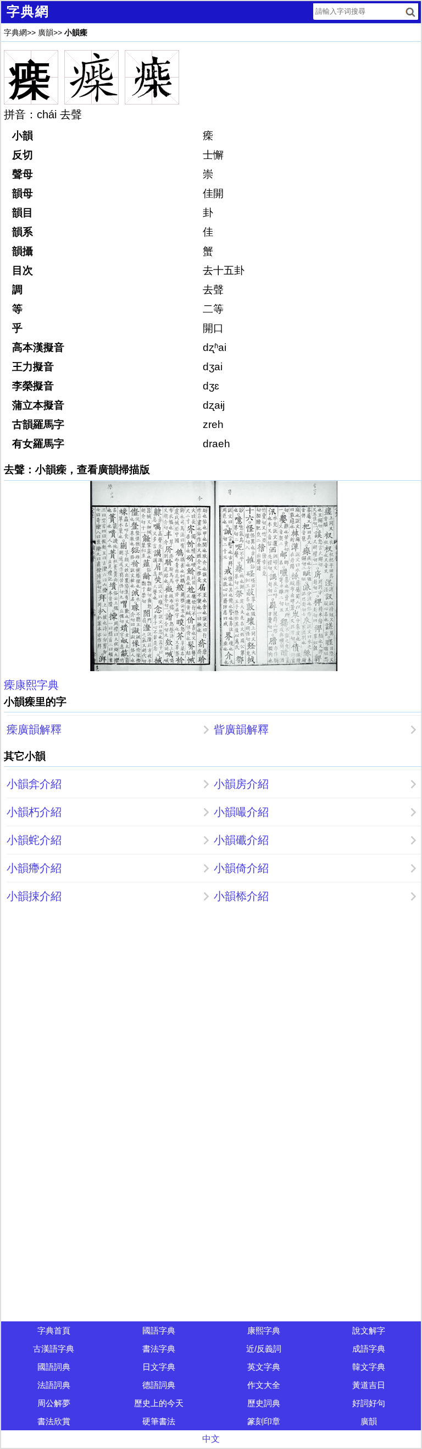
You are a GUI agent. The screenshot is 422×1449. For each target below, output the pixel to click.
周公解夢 (53, 1403)
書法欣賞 (53, 1421)
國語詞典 (53, 1366)
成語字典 (368, 1348)
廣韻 (45, 32)
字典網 (15, 32)
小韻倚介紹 (241, 868)
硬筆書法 (158, 1421)
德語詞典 (158, 1385)
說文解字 (368, 1330)
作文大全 (263, 1385)
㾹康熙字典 (31, 685)
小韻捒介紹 (34, 896)
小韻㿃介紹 (34, 868)
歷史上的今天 (159, 1403)
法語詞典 (53, 1385)
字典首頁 (53, 1330)
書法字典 (158, 1348)
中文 (211, 1438)
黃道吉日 (368, 1385)
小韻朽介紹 (34, 812)
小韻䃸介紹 (241, 840)
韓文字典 (368, 1366)
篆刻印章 (263, 1421)
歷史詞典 (263, 1403)
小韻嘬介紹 (241, 812)
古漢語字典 (53, 1348)
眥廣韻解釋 (241, 729)
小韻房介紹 (241, 784)
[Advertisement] (211, 992)
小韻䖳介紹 (34, 840)
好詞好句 (368, 1403)
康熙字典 (263, 1330)
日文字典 (158, 1366)
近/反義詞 (263, 1348)
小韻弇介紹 (34, 784)
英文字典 (263, 1366)
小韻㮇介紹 (241, 896)
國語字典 (158, 1330)
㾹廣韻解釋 (34, 729)
